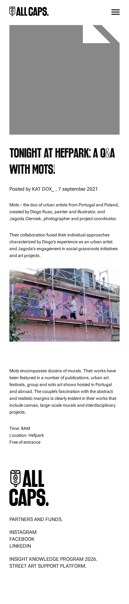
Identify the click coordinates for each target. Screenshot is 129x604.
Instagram (23, 532)
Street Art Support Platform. (48, 566)
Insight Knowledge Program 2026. (53, 559)
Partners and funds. (36, 519)
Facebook (21, 539)
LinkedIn (20, 546)
